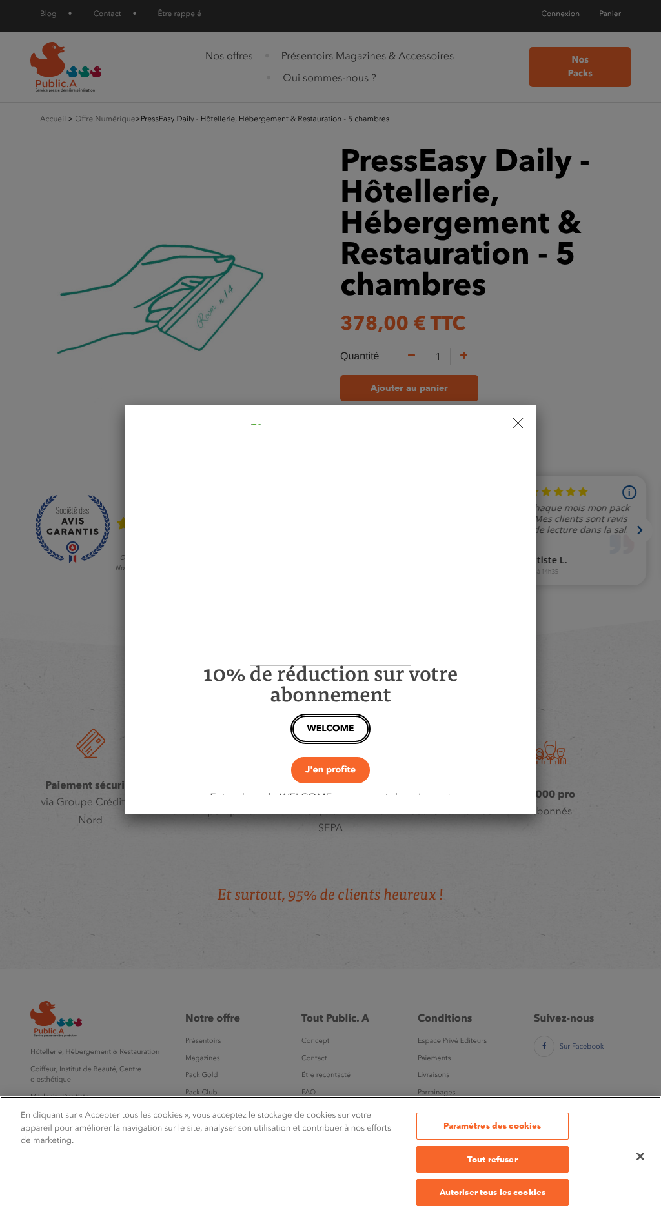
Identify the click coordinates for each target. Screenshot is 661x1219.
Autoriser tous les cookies (492, 1192)
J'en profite (330, 770)
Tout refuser (492, 1159)
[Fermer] (640, 1156)
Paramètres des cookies (492, 1125)
